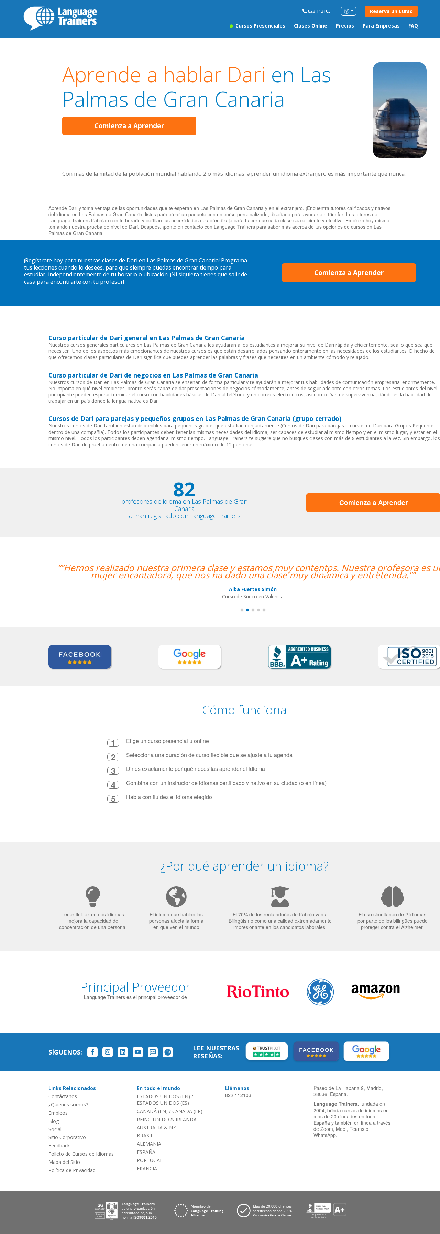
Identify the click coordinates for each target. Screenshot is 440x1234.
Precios (345, 25)
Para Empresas (381, 25)
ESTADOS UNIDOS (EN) (163, 1096)
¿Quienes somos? (68, 1104)
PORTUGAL (150, 1160)
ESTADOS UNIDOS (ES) (163, 1103)
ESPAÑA (146, 1152)
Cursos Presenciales (259, 25)
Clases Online (310, 25)
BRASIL (145, 1135)
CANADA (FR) (187, 1111)
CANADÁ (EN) (152, 1111)
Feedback (59, 1145)
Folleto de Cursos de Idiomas (81, 1153)
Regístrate (38, 260)
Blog (53, 1121)
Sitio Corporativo (67, 1137)
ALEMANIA (149, 1143)
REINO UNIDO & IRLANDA (167, 1119)
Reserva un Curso (391, 11)
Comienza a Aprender (129, 125)
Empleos (58, 1113)
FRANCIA (147, 1168)
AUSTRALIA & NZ (156, 1127)
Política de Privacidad (72, 1170)
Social (55, 1129)
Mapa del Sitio (64, 1162)
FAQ (413, 25)
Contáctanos (62, 1096)
